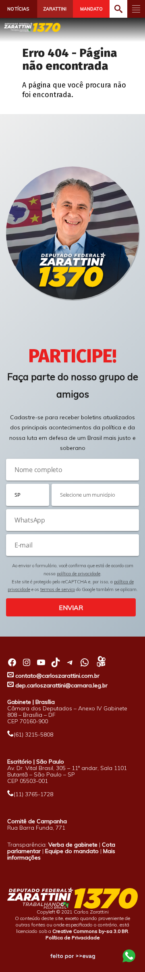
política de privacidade (78, 574)
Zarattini (54, 9)
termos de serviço (57, 589)
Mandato (91, 9)
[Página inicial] (32, 27)
